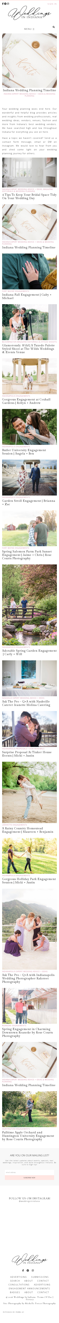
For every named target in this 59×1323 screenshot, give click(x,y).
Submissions (40, 1277)
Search (15, 1280)
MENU (28, 29)
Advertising (18, 1277)
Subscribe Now (29, 1178)
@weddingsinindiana (29, 1201)
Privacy (30, 1299)
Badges (15, 1292)
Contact (43, 1280)
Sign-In (52, 4)
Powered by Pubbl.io (13, 1312)
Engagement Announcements (29, 1288)
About (28, 1280)
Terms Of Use (44, 1297)
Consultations (19, 1284)
